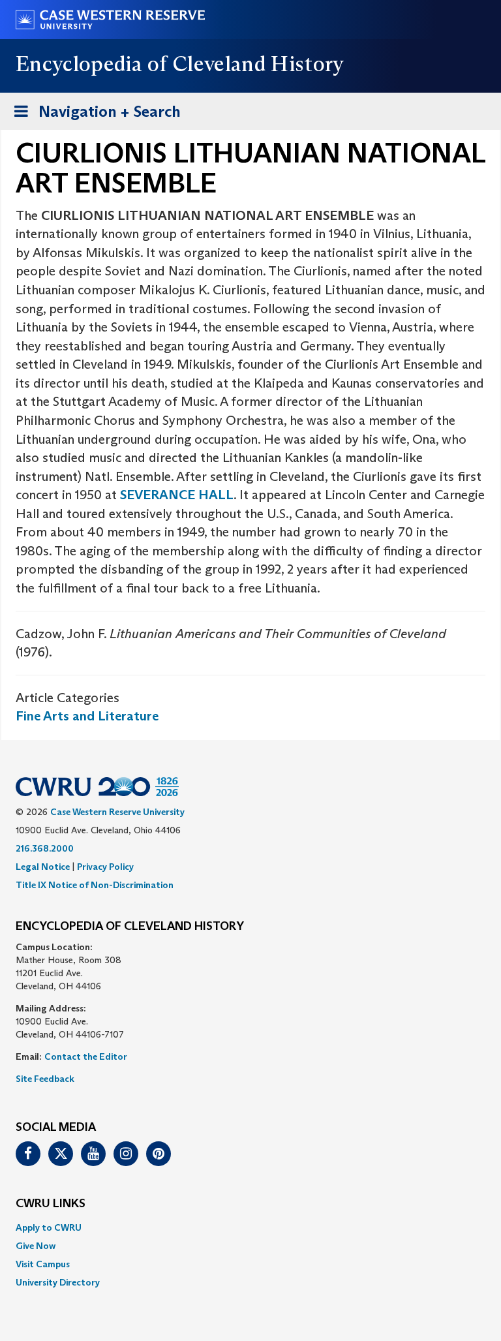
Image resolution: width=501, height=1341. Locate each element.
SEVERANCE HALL (177, 494)
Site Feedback (45, 1079)
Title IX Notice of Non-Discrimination (95, 885)
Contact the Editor (85, 1056)
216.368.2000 (45, 848)
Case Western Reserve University (117, 812)
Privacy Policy (105, 866)
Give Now (35, 1246)
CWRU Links (50, 1203)
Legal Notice (43, 866)
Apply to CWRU (49, 1227)
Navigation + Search (93, 115)
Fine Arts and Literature (87, 716)
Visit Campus (43, 1264)
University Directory (58, 1282)
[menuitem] (250, 1227)
